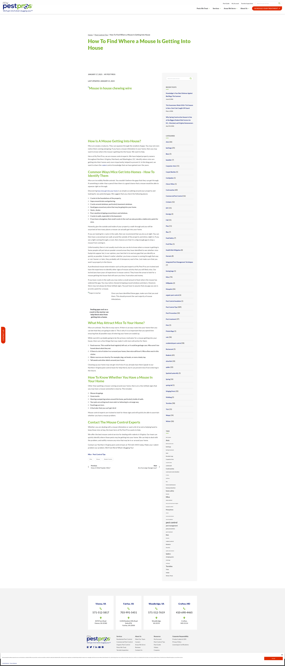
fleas (167, 481)
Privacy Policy (176, 642)
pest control (171, 522)
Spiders (168, 554)
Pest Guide (226, 3)
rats (167, 337)
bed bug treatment (170, 450)
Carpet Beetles (171, 172)
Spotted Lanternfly (172, 373)
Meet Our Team (140, 639)
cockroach (169, 465)
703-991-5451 (128, 612)
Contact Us (138, 650)
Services (216, 8)
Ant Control (168, 437)
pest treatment (169, 532)
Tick (167, 409)
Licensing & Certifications (180, 645)
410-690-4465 (184, 612)
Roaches (167, 538)
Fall (167, 220)
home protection (170, 488)
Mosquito (169, 289)
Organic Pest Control (123, 645)
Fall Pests (168, 478)
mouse (98, 459)
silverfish (169, 361)
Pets (167, 325)
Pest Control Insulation (173, 301)
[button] (282, 654)
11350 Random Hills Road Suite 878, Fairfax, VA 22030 (129, 623)
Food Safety (170, 238)
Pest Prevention (171, 313)
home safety (170, 491)
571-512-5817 (100, 612)
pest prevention (170, 529)
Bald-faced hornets (169, 443)
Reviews (137, 647)
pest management (172, 526)
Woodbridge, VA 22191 (156, 622)
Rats (167, 535)
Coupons (157, 650)
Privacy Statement (13, 663)
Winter (168, 421)
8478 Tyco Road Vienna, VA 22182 (101, 622)
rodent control (108, 459)
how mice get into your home (108, 191)
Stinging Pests (170, 391)
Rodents (168, 355)
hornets (167, 494)
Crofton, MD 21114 (184, 622)
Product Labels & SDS (179, 639)
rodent (104, 165)
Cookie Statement (5, 663)
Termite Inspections (247, 3)
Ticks (167, 569)
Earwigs (168, 214)
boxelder (169, 160)
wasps (167, 572)
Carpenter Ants (171, 166)
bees (167, 453)
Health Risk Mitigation (173, 250)
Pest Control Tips (101, 35)
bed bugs (169, 148)
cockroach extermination (172, 472)
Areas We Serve (230, 8)
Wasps (168, 415)
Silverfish (168, 547)
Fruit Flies (169, 244)
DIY (167, 208)
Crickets (168, 202)
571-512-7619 (156, 612)
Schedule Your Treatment (266, 8)
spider (168, 367)
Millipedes (169, 283)
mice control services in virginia (172, 503)
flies (167, 232)
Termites (169, 403)
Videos (156, 647)
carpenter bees (169, 462)
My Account (235, 3)
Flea (167, 226)
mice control (169, 500)
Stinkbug (169, 397)
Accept (273, 658)
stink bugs (168, 560)
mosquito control (169, 506)
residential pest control (173, 343)
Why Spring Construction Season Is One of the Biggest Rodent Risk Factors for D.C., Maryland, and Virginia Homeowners (179, 120)
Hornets (168, 256)
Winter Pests (169, 575)
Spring (168, 379)
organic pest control (172, 295)
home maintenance (171, 484)
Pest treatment (171, 319)
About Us (243, 8)
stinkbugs (168, 563)
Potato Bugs (170, 331)
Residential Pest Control (124, 639)
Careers (137, 642)
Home (90, 35)
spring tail (169, 385)
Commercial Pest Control (174, 196)
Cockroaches (170, 190)
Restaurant (169, 349)
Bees (167, 154)
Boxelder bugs (169, 456)
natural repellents (169, 519)
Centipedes (169, 178)
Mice (90, 454)
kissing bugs (170, 271)
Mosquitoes (169, 510)
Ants (167, 142)
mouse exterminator (170, 516)
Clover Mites (170, 184)
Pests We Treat (202, 8)
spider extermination (170, 550)
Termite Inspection (122, 650)
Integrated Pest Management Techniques (179, 262)
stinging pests (170, 557)
